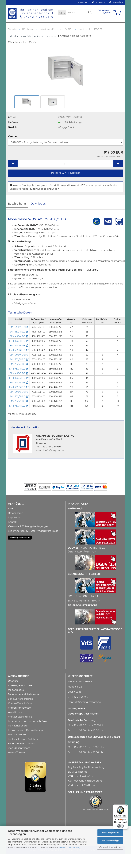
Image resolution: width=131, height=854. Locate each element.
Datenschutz (117, 2)
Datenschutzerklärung (69, 847)
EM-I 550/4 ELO (17, 350)
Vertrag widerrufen (19, 537)
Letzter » (51, 36)
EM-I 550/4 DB (18, 345)
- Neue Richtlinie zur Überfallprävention (87, 549)
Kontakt (12, 521)
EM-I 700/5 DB (18, 391)
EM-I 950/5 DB (18, 401)
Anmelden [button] (82, 2)
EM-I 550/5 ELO (17, 387)
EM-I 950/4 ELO (17, 368)
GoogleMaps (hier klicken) (83, 713)
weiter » (38, 36)
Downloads (38, 203)
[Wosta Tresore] (30, 13)
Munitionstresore (17, 725)
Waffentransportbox (20, 707)
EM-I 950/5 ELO (17, 405)
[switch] (120, 826)
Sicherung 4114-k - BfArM (84, 600)
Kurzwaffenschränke (20, 703)
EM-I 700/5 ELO (17, 396)
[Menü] (126, 806)
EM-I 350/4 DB (18, 327)
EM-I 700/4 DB (18, 354)
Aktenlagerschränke (20, 685)
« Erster (14, 36)
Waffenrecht (76, 508)
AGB (10, 508)
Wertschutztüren (17, 734)
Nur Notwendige (110, 840)
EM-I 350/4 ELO (17, 331)
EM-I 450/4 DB (18, 336)
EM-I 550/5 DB (18, 382)
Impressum (99, 2)
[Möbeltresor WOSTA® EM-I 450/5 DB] (66, 70)
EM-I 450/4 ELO (17, 341)
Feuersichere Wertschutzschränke (28, 721)
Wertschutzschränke (20, 716)
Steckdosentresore (19, 747)
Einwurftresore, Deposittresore (26, 730)
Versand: (13, 136)
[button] (13, 163)
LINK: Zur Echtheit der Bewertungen (95, 810)
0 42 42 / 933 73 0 (78, 696)
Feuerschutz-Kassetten (21, 743)
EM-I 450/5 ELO (17, 378)
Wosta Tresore (16, 752)
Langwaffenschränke (20, 698)
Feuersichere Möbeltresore (23, 694)
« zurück (26, 36)
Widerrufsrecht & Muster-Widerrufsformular (33, 530)
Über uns (13, 680)
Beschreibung (17, 203)
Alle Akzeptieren (110, 832)
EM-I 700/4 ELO (17, 359)
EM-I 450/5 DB (18, 373)
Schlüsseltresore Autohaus (23, 739)
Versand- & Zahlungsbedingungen (38, 188)
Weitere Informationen (110, 847)
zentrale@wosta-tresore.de (84, 701)
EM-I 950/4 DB (18, 364)
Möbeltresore (16, 689)
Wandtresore (15, 712)
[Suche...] (90, 12)
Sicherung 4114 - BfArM (83, 596)
